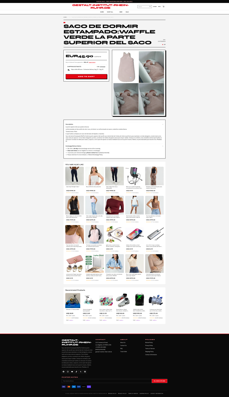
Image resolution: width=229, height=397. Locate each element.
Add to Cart (86, 76)
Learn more (92, 62)
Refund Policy (149, 342)
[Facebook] (63, 371)
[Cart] (163, 7)
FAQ (121, 348)
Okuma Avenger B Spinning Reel (87, 310)
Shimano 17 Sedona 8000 (72, 309)
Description (69, 124)
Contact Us (123, 345)
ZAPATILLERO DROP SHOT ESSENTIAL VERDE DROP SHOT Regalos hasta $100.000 (139, 310)
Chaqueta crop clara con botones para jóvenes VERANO (114, 275)
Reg (159, 6)
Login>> (71, 320)
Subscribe (159, 381)
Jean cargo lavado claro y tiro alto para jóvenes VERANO (94, 216)
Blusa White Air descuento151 (93, 186)
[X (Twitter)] (80, 371)
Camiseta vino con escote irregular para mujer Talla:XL (113, 216)
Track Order (123, 351)
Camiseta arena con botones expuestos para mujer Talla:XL (153, 275)
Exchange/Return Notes (73, 146)
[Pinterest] (85, 371)
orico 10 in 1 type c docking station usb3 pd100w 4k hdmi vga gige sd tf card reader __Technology (154, 245)
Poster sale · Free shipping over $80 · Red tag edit (114, 1)
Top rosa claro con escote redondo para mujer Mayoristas (74, 245)
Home (102, 12)
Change (102, 66)
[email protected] (104, 152)
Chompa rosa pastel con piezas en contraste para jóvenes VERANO (94, 245)
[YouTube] (72, 371)
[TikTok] (76, 371)
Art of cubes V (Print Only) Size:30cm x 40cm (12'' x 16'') (106, 310)
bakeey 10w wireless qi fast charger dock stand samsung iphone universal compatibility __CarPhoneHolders (133, 245)
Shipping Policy (149, 351)
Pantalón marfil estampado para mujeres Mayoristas (154, 187)
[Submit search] (150, 6)
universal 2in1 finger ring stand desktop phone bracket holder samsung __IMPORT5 (73, 275)
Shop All (110, 12)
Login (155, 6)
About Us (122, 342)
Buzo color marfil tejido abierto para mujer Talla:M (133, 275)
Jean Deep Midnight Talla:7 (72, 186)
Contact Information (151, 354)
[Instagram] (68, 371)
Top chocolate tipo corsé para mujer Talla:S (153, 216)
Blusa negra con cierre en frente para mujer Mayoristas (73, 216)
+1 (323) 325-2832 (100, 347)
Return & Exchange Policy (96, 155)
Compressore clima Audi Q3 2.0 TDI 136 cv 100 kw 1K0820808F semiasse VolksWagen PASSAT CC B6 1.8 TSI (156, 310)
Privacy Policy (149, 345)
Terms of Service (150, 348)
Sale (127, 12)
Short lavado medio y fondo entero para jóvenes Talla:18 (133, 216)
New (121, 12)
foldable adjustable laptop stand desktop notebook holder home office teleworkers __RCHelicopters (94, 275)
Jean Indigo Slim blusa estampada (111, 187)
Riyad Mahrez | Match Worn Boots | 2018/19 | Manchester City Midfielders (122, 310)
